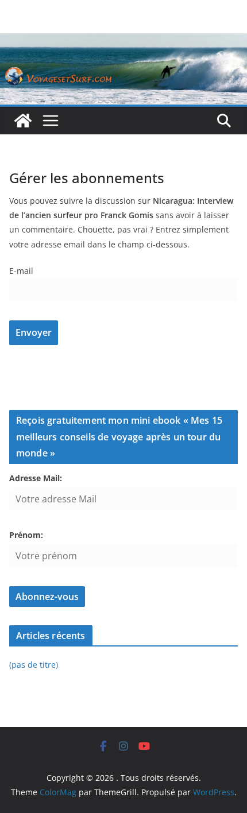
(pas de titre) (33, 664)
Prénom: (26, 534)
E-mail (21, 270)
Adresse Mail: (35, 478)
